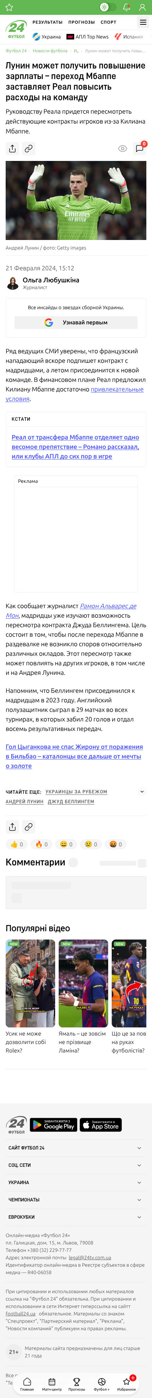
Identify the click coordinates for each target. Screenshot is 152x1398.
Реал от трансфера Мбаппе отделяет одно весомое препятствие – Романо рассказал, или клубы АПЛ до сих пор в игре (75, 446)
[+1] (9, 7)
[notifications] (126, 7)
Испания (133, 37)
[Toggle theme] (107, 7)
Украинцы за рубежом (76, 792)
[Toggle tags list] (142, 791)
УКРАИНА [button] (18, 1183)
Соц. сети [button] (19, 1165)
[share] (12, 148)
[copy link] (28, 148)
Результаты (48, 22)
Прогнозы (82, 22)
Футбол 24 (16, 51)
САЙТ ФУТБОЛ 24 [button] (26, 1148)
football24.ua (20, 1313)
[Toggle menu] (143, 22)
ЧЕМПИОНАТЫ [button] (24, 1200)
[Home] (16, 36)
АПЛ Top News (92, 37)
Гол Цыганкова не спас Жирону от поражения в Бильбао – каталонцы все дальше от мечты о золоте (74, 756)
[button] (76, 886)
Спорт (109, 22)
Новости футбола (50, 51)
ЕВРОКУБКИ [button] (21, 1217)
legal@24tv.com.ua (90, 1257)
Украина (51, 37)
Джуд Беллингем (71, 802)
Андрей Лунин (24, 802)
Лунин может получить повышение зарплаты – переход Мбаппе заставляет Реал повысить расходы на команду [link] (115, 51)
